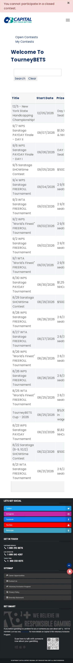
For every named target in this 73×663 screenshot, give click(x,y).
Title (15, 98)
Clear (32, 78)
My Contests (24, 41)
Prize (60, 98)
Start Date (44, 98)
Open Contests (26, 37)
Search (20, 78)
